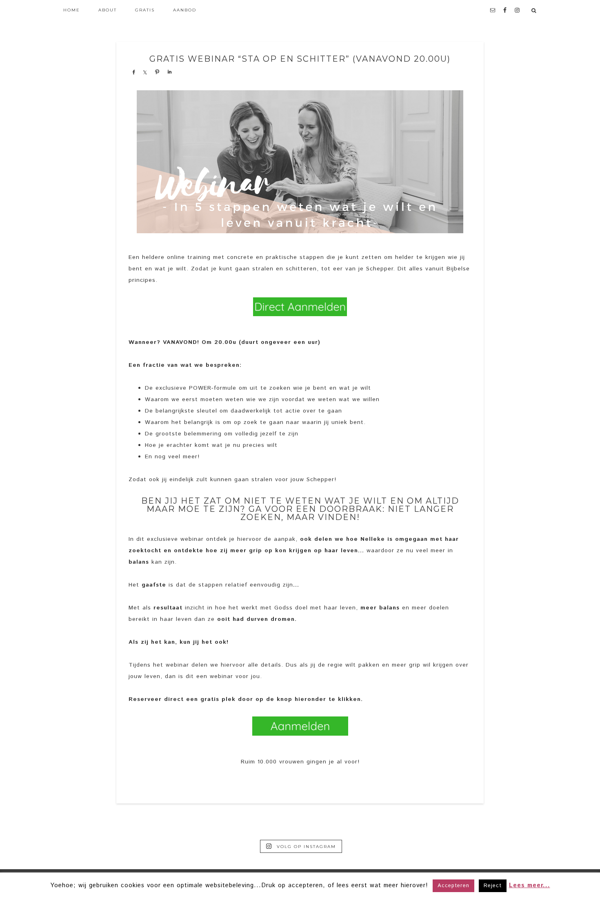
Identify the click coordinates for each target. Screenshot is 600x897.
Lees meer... (529, 885)
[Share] (133, 72)
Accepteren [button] (453, 886)
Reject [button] (493, 886)
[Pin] (157, 72)
